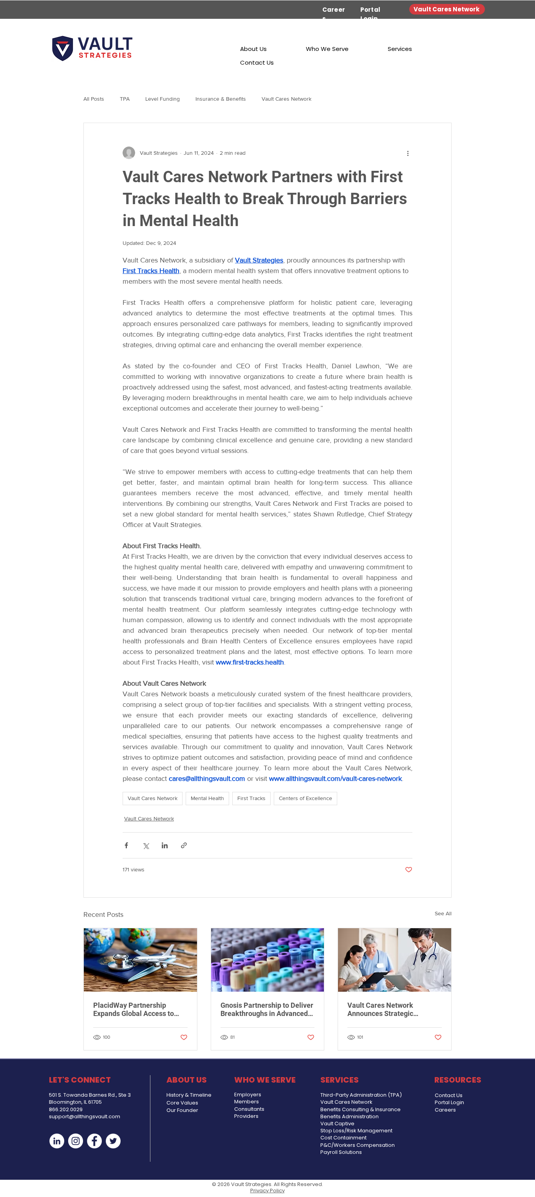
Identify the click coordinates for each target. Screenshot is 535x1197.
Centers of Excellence (305, 798)
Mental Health (207, 798)
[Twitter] (113, 1141)
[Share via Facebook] (126, 845)
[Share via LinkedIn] (164, 845)
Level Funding (162, 99)
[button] (253, 48)
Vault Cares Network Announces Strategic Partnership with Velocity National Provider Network (389, 1009)
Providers (246, 1116)
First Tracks (251, 798)
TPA (125, 99)
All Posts (93, 99)
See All (443, 913)
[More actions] (407, 153)
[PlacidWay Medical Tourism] (140, 960)
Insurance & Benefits (220, 99)
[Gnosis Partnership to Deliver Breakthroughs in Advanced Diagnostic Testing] (267, 960)
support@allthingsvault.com (84, 1116)
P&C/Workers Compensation (357, 1145)
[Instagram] (75, 1141)
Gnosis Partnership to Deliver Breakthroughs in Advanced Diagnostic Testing (267, 1009)
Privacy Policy (267, 1190)
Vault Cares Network (286, 99)
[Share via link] (184, 845)
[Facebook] (94, 1141)
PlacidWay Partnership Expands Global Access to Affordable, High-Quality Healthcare (133, 1009)
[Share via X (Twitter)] (145, 845)
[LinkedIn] (56, 1141)
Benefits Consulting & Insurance (360, 1109)
